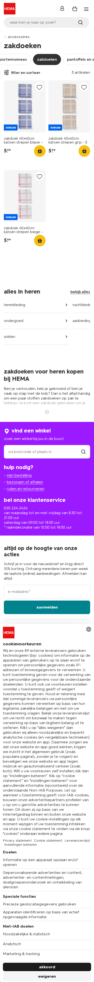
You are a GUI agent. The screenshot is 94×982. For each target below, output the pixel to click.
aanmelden (47, 607)
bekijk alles (80, 291)
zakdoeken (47, 59)
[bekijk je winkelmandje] (75, 8)
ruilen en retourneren (25, 488)
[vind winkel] (83, 452)
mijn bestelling (19, 475)
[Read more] (47, 411)
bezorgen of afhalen (25, 482)
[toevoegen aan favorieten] (39, 87)
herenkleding (14, 305)
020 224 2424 (15, 508)
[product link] (25, 106)
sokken (9, 336)
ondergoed (13, 321)
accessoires (19, 36)
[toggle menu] (86, 9)
